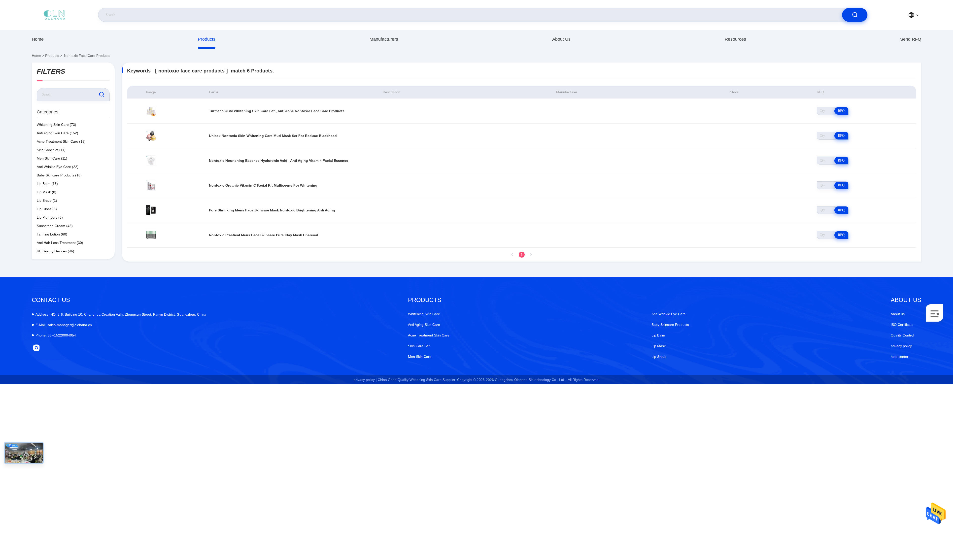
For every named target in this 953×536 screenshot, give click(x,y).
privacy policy (901, 346)
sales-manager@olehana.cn (63, 325)
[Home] (54, 15)
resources (735, 39)
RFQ (841, 111)
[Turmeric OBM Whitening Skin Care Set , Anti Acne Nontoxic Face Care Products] (151, 111)
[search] (854, 15)
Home (38, 39)
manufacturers (384, 39)
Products (206, 39)
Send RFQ (910, 39)
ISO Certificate (902, 325)
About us (561, 39)
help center (899, 357)
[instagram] (36, 347)
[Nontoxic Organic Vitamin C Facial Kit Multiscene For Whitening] (151, 185)
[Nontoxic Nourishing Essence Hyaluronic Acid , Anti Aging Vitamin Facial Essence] (151, 160)
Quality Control (902, 335)
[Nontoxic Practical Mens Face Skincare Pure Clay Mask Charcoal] (151, 235)
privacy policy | (365, 380)
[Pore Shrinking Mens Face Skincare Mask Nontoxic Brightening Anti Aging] (151, 210)
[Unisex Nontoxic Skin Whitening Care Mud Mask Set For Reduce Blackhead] (151, 136)
